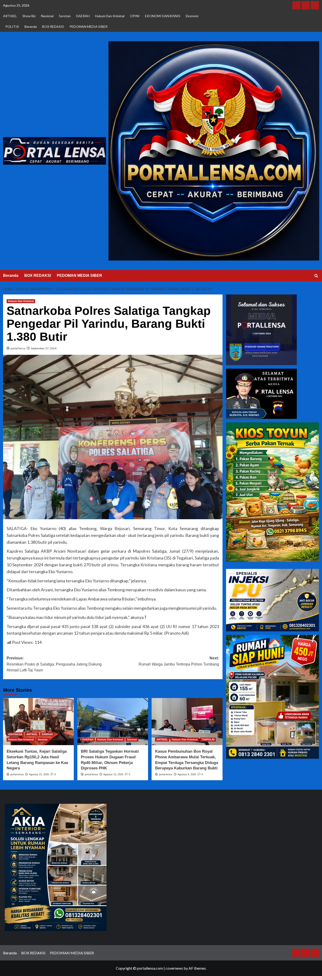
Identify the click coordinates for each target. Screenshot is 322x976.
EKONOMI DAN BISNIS (162, 16)
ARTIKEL (10, 16)
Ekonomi (192, 16)
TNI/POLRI (208, 739)
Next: (179, 661)
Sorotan (65, 16)
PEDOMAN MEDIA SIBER (88, 27)
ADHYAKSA (15, 734)
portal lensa (18, 348)
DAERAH (83, 16)
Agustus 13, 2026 (113, 774)
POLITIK (12, 27)
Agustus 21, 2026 (39, 774)
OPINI (135, 16)
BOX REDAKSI (53, 27)
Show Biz (29, 16)
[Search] (316, 276)
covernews (174, 968)
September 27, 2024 (43, 348)
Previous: (54, 664)
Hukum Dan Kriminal (109, 16)
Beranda (31, 27)
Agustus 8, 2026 (187, 774)
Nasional (47, 16)
